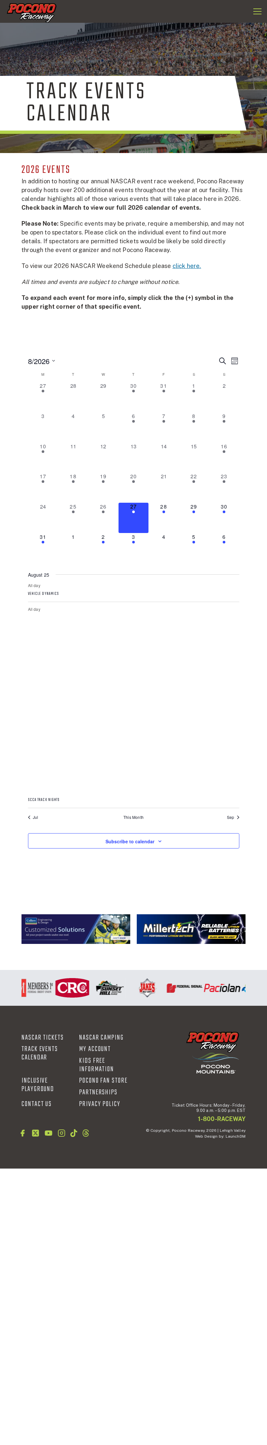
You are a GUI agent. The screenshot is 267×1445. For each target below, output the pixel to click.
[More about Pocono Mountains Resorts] (215, 1062)
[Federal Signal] (179, 988)
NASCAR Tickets (42, 1037)
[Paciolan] (217, 988)
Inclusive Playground (37, 1085)
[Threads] (85, 1133)
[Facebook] (22, 1133)
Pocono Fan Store (103, 1080)
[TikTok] (73, 1133)
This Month (133, 817)
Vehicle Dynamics (43, 594)
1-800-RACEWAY (222, 1118)
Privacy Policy (99, 1104)
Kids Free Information (96, 1065)
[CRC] (67, 988)
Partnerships (98, 1092)
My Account (95, 1049)
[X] (35, 1133)
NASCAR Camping (101, 1037)
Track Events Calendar (39, 1053)
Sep (230, 817)
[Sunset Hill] (104, 988)
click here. (187, 265)
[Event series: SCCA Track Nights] (133, 791)
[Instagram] (61, 1133)
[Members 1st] (30, 988)
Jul (35, 817)
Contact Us (36, 1104)
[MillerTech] (191, 929)
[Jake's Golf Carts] (142, 988)
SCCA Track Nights (44, 800)
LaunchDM (236, 1136)
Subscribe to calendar (129, 841)
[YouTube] (48, 1133)
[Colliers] (75, 929)
